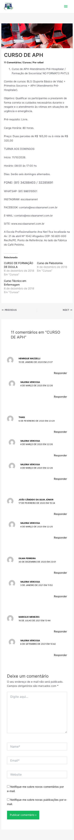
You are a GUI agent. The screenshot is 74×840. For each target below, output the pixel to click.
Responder (60, 373)
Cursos (27, 62)
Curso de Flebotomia (50, 263)
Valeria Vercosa (30, 382)
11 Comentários (12, 62)
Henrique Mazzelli (29, 358)
